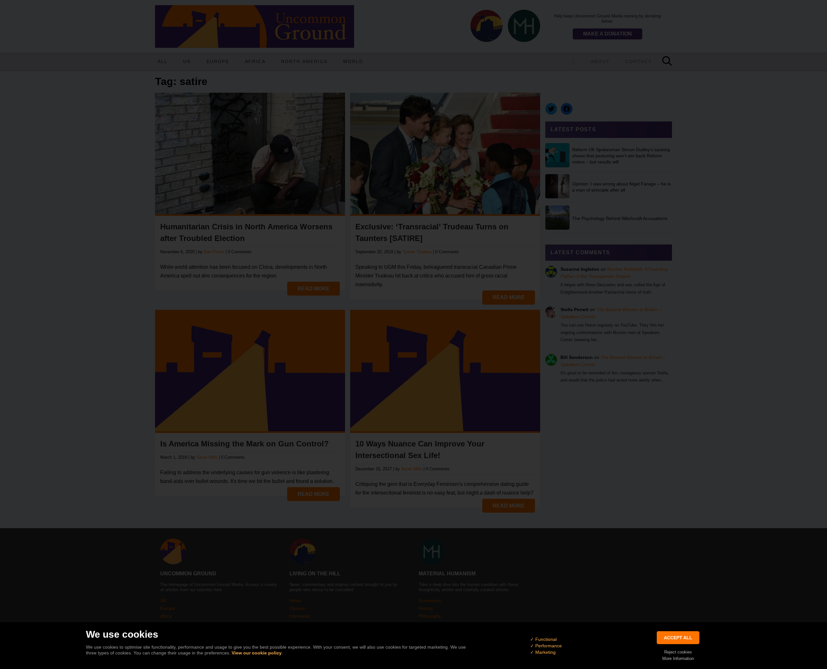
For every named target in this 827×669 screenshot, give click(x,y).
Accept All (678, 637)
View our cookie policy (257, 652)
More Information (678, 658)
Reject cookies (678, 652)
